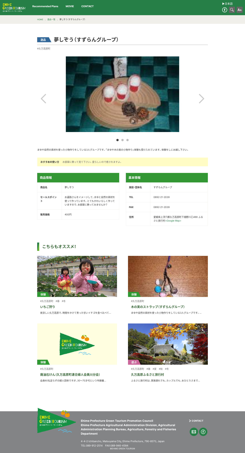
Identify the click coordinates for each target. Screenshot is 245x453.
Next (201, 98)
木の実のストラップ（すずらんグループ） (158, 307)
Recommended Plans (45, 6)
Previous (43, 98)
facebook (224, 9)
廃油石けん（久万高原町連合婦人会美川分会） (70, 374)
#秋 (161, 368)
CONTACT (87, 6)
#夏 (154, 368)
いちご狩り (47, 307)
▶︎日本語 (31, 10)
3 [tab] (127, 140)
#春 (58, 301)
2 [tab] (122, 140)
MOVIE (70, 6)
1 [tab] (117, 140)
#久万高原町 (43, 48)
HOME (40, 19)
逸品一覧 (51, 19)
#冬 (64, 301)
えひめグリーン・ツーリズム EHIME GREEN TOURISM (14, 7)
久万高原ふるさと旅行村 (147, 374)
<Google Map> (173, 220)
